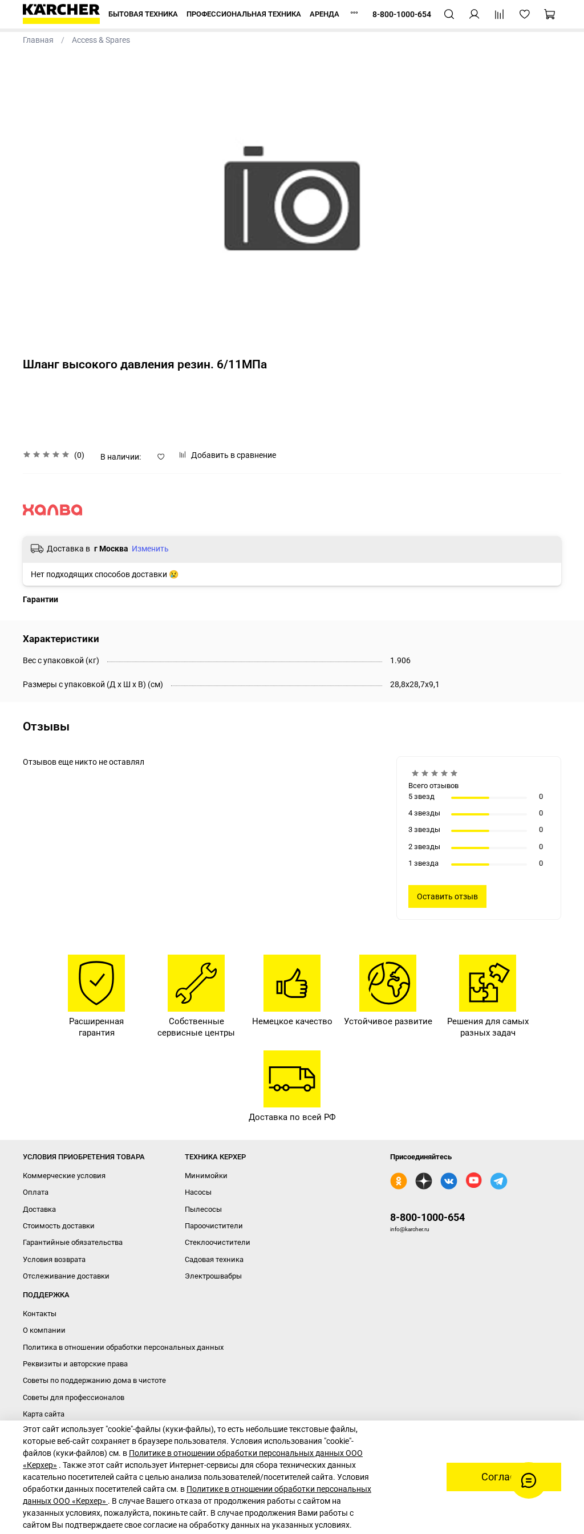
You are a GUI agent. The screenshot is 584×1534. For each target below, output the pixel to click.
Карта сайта (43, 1414)
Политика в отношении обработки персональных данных (123, 1347)
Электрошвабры (213, 1276)
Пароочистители (214, 1225)
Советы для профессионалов (73, 1397)
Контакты (39, 1313)
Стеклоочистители (217, 1242)
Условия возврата (54, 1259)
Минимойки (206, 1175)
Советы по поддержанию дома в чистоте (94, 1380)
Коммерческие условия (64, 1175)
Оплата (35, 1192)
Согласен (503, 1477)
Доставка (39, 1209)
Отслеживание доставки (66, 1276)
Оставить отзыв (447, 896)
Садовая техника (214, 1259)
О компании (44, 1330)
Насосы (198, 1192)
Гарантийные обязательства (73, 1242)
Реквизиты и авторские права (75, 1364)
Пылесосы (203, 1209)
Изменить (150, 548)
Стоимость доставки (59, 1225)
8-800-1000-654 (427, 1217)
